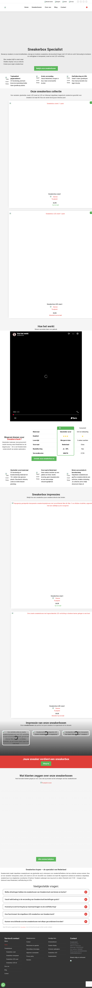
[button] (85, 892)
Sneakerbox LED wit (11, 962)
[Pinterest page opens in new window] (83, 1)
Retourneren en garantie (32, 945)
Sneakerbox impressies (46, 494)
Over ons (6, 966)
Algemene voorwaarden (32, 952)
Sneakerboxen (8, 948)
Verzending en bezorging (32, 949)
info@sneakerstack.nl (75, 953)
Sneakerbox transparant (12, 955)
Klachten (28, 960)
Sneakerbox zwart (54, 194)
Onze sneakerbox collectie (46, 91)
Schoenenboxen (52, 942)
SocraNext (23, 927)
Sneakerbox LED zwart (54, 304)
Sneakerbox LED (52, 952)
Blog (5, 970)
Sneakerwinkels (52, 956)
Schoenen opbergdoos (54, 949)
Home (6, 944)
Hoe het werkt (46, 326)
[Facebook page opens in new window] (81, 1)
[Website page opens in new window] (86, 1)
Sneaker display (52, 945)
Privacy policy (30, 956)
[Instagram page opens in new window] (78, 1)
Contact (6, 973)
